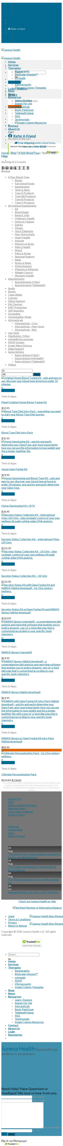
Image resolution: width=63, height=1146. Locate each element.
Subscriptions (16, 351)
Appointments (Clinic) (27, 281)
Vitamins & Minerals (26, 269)
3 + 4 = (36, 1130)
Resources (14, 97)
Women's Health (24, 275)
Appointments (16, 278)
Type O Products (24, 202)
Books (18, 180)
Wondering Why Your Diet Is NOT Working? (33, 892)
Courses (12, 297)
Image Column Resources (29, 1022)
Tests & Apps (22, 189)
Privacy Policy (16, 814)
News (11, 94)
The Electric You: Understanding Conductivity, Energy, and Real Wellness (34, 855)
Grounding (14, 313)
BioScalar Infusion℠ (26, 74)
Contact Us (14, 798)
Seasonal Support (25, 256)
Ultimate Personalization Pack (18, 774)
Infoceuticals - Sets (26, 329)
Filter (36, 374)
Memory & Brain (24, 243)
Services (13, 64)
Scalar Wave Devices (20, 345)
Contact (13, 125)
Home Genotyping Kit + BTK (18, 505)
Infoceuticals (22, 106)
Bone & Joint (22, 215)
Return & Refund (17, 925)
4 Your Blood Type (29, 152)
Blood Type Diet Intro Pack (17, 432)
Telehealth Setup (24, 113)
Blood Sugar (22, 212)
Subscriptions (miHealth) (29, 358)
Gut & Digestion (24, 231)
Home (12, 61)
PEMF (18, 81)
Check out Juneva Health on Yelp (37, 901)
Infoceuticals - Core (26, 323)
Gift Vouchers (16, 310)
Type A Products (24, 193)
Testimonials (22, 119)
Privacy (12, 922)
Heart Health (22, 237)
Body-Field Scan (24, 109)
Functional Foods (24, 183)
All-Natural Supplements (22, 205)
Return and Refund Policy (22, 805)
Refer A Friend (16, 836)
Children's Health (25, 218)
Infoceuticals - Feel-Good (29, 326)
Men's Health (22, 247)
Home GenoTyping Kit (14, 469)
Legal (11, 832)
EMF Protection (17, 307)
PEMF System (16, 342)
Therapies (14, 68)
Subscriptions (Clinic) (27, 355)
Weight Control (24, 272)
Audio (11, 288)
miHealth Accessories (20, 339)
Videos (12, 364)
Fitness (19, 227)
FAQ (17, 116)
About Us (14, 128)
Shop (11, 90)
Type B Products (24, 199)
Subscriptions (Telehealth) (30, 361)
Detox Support (16, 301)
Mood (18, 250)
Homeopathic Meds (19, 316)
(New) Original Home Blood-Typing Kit (24, 402)
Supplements (22, 186)
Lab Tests (13, 332)
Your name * (39, 1096)
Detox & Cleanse (24, 221)
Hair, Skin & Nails (25, 234)
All (16, 208)
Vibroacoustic (23, 84)
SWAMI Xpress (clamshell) (16, 652)
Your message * (52, 1127)
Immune (19, 240)
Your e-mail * (39, 1100)
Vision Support (23, 266)
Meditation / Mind (18, 336)
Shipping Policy (17, 808)
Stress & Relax (23, 262)
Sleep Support (16, 348)
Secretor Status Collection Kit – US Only (24, 575)
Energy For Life (23, 103)
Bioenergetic (22, 71)
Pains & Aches (23, 253)
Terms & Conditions (19, 919)
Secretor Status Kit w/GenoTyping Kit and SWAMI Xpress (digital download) (30, 611)
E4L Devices (15, 304)
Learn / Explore (23, 100)
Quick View (8, 390)
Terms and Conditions (20, 811)
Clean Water (15, 294)
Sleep (18, 259)
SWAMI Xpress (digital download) (20, 692)
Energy (19, 224)
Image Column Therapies (29, 987)
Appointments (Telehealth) (30, 285)
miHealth (20, 78)
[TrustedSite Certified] (35, 149)
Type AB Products (25, 196)
